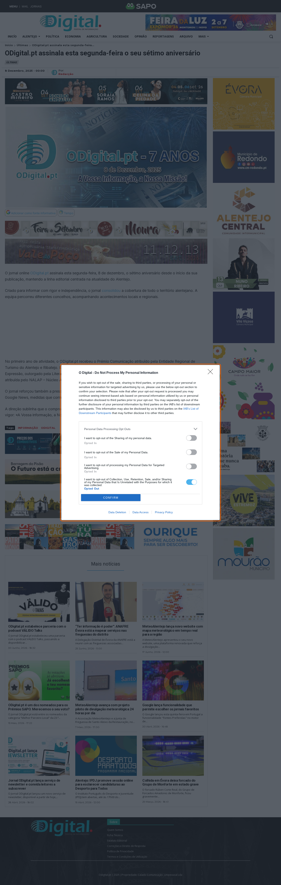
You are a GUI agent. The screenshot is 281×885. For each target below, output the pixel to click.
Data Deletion (117, 512)
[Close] (212, 373)
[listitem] (140, 429)
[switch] (191, 438)
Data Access (140, 512)
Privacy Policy (164, 512)
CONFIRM (110, 497)
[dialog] (140, 442)
